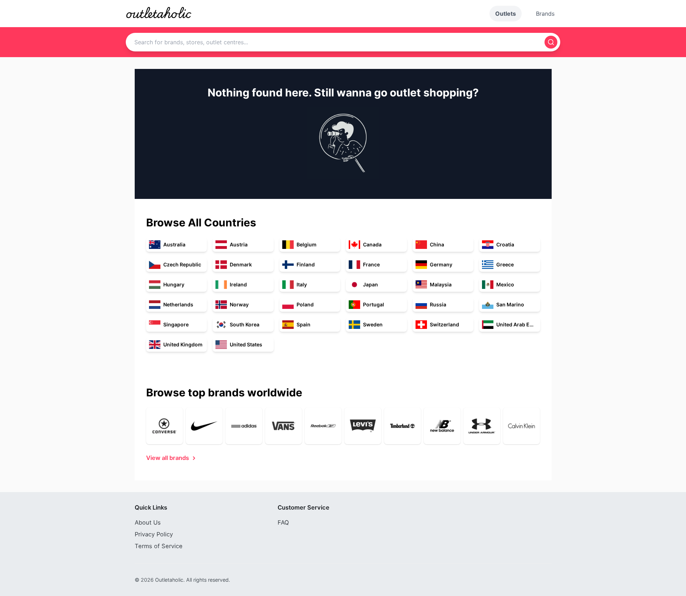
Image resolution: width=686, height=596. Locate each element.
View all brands (167, 457)
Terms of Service (159, 546)
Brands (545, 13)
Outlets (505, 13)
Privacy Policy (154, 534)
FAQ (283, 522)
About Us (148, 522)
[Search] (551, 42)
